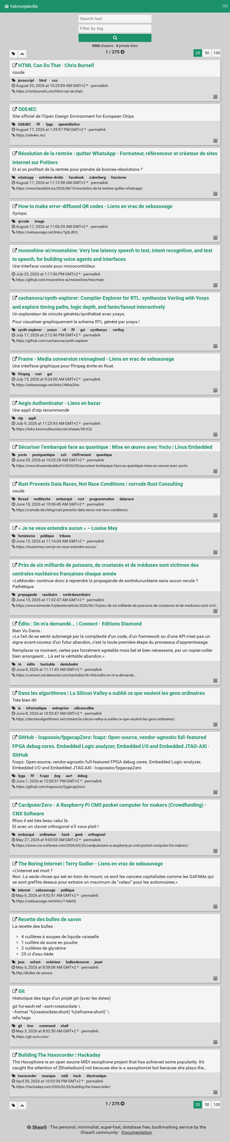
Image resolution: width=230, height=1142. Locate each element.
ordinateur (48, 834)
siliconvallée (84, 708)
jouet (98, 962)
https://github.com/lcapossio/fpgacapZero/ (50, 787)
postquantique (43, 455)
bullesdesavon (77, 962)
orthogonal (96, 834)
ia (19, 708)
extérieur (53, 962)
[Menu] (225, 7)
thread (23, 499)
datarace (126, 499)
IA (20, 664)
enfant (35, 962)
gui (82, 330)
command (47, 1026)
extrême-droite (51, 177)
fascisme (118, 177)
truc (30, 1026)
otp (20, 418)
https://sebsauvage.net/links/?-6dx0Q (45, 901)
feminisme (26, 536)
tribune (65, 536)
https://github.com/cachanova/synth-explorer (51, 341)
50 (207, 53)
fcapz (44, 776)
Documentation (136, 1132)
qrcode (23, 221)
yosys (52, 330)
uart (69, 776)
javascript (26, 80)
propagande (27, 595)
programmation (101, 499)
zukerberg (97, 177)
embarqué (64, 499)
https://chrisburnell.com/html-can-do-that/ (49, 91)
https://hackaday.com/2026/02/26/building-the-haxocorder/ (63, 1087)
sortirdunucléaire (76, 595)
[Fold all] (22, 54)
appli (32, 418)
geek (79, 834)
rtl (64, 330)
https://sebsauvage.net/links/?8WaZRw (47, 385)
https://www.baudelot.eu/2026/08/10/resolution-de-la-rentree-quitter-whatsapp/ (79, 188)
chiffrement (81, 455)
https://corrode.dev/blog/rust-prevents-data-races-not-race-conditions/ (71, 510)
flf (38, 124)
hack (66, 834)
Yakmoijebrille (23, 6)
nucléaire (49, 595)
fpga (49, 124)
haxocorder (27, 1076)
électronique (96, 1076)
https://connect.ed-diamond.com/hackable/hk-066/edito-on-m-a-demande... (75, 675)
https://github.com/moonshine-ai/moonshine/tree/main (59, 280)
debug (82, 776)
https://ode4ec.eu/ (30, 135)
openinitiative (69, 124)
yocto (22, 455)
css (55, 80)
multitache (42, 499)
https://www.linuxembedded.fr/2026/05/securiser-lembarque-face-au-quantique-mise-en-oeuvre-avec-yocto (101, 466)
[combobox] (115, 28)
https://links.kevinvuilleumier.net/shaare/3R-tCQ (53, 429)
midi (64, 1076)
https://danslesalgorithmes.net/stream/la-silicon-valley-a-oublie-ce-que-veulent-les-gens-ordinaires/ (95, 719)
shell (64, 1026)
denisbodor (69, 664)
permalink (61, 85)
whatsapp (26, 177)
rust (38, 374)
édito (31, 664)
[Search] (115, 38)
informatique (36, 708)
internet (24, 890)
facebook (76, 177)
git (20, 1026)
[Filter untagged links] (13, 54)
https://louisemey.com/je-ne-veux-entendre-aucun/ (55, 547)
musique (49, 1076)
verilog (118, 330)
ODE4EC (24, 124)
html (42, 80)
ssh (63, 455)
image (39, 221)
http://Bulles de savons (33, 973)
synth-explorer (30, 330)
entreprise (60, 708)
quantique (104, 455)
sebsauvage (45, 890)
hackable (47, 664)
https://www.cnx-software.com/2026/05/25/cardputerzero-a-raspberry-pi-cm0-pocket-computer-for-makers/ (101, 845)
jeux (21, 962)
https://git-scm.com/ (32, 1037)
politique (47, 536)
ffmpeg (24, 374)
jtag (57, 776)
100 (216, 53)
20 (198, 53)
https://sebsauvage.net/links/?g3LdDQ (46, 232)
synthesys (98, 330)
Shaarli (39, 1127)
